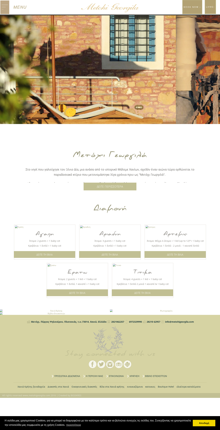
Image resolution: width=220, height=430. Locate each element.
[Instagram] (110, 364)
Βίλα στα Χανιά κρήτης (112, 386)
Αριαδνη (110, 234)
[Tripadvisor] (119, 364)
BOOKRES (76, 395)
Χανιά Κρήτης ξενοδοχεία (31, 386)
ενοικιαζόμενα (135, 386)
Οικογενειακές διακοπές (84, 386)
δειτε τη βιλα (44, 254)
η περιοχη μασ (94, 376)
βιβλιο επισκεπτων (156, 376)
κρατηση (134, 376)
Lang (210, 6)
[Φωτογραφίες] (165, 310)
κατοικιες (150, 386)
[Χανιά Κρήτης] (55, 310)
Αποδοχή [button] (204, 423)
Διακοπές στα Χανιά (58, 386)
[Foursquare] (127, 364)
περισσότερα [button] (73, 425)
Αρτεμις (175, 234)
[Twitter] (101, 364)
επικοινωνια (116, 376)
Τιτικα (142, 272)
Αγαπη (44, 234)
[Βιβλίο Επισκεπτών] (55, 313)
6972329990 (135, 321)
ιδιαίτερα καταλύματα (189, 386)
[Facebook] (93, 364)
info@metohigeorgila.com (179, 321)
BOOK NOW (192, 7)
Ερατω (77, 272)
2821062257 (117, 321)
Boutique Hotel (166, 386)
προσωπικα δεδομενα (67, 376)
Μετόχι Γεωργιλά (110, 339)
